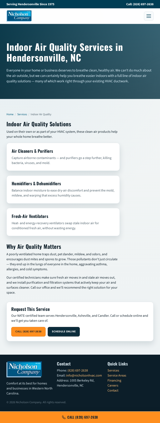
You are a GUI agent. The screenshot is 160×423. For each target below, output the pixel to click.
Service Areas (117, 375)
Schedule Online (64, 331)
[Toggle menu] (149, 16)
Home (10, 114)
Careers (113, 385)
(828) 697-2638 (78, 370)
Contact (113, 390)
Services (22, 114)
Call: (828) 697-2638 (140, 4)
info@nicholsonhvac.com (84, 375)
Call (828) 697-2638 (28, 331)
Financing (114, 380)
